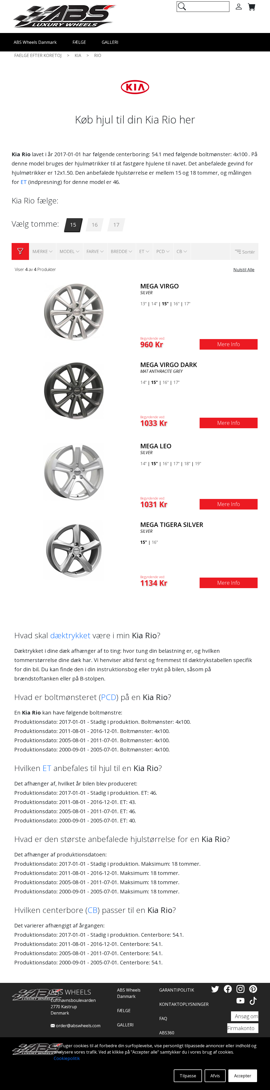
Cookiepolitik (67, 1058)
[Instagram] (241, 989)
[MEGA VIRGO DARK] (74, 390)
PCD (108, 697)
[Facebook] (229, 989)
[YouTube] (241, 1000)
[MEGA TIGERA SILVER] (74, 550)
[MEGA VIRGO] (74, 312)
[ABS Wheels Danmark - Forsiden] (64, 16)
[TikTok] (253, 1000)
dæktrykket (70, 635)
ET (24, 181)
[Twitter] (216, 989)
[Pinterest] (253, 989)
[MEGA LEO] (74, 471)
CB (93, 910)
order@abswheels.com (77, 1026)
